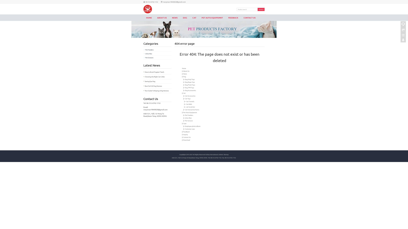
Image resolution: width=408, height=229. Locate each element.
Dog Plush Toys (190, 85)
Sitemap (226, 154)
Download (186, 140)
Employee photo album (192, 126)
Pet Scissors (189, 121)
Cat (194, 17)
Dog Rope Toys (190, 82)
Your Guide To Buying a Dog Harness (157, 91)
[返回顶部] (403, 40)
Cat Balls (189, 104)
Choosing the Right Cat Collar (155, 77)
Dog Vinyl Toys (190, 79)
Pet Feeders (189, 115)
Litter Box (188, 118)
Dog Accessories (190, 90)
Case (184, 123)
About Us (162, 17)
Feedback (233, 17)
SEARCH (261, 9)
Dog (185, 17)
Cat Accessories (190, 96)
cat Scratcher (190, 107)
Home (149, 17)
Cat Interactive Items (192, 110)
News (175, 17)
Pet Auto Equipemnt (212, 17)
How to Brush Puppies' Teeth (154, 72)
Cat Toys (188, 99)
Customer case (190, 129)
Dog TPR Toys (189, 88)
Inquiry (185, 134)
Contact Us (250, 17)
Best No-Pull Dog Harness (153, 86)
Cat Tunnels (190, 101)
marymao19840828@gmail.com (174, 2)
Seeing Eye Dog (150, 81)
